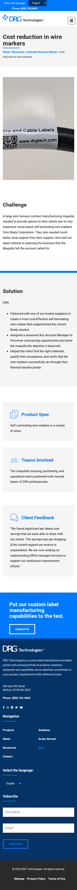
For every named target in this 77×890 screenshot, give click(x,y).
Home (6, 52)
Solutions (44, 730)
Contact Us (22, 629)
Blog (41, 748)
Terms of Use (56, 879)
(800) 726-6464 (29, 8)
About (6, 739)
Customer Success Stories (41, 52)
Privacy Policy (36, 879)
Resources (18, 52)
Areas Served (47, 739)
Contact (8, 756)
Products (8, 730)
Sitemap (19, 879)
